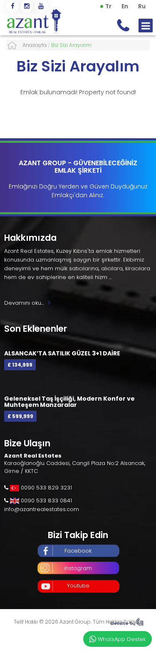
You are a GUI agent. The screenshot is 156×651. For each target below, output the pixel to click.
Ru (142, 6)
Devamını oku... (24, 303)
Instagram (78, 568)
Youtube (78, 586)
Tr (108, 6)
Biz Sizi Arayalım (78, 66)
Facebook (78, 551)
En (124, 6)
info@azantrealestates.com (41, 509)
